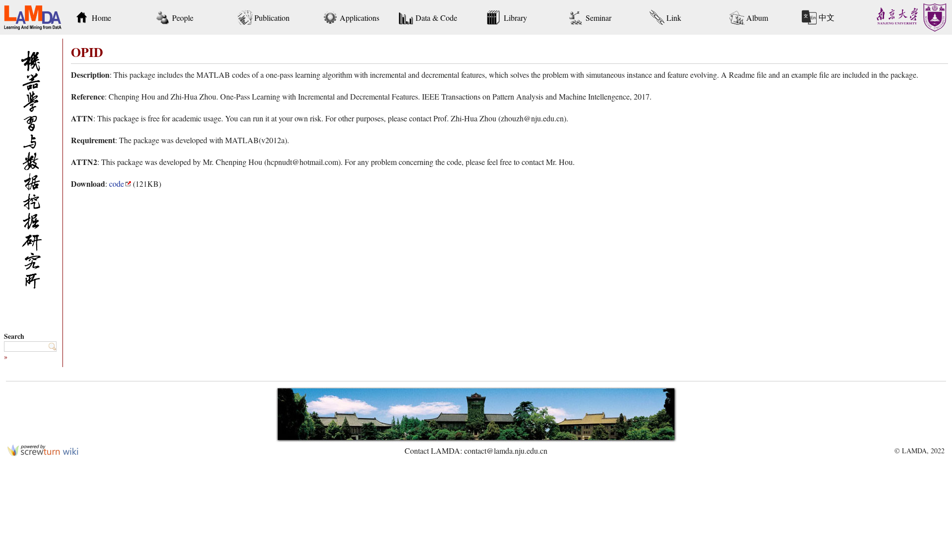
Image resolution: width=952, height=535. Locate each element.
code (116, 183)
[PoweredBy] (42, 453)
